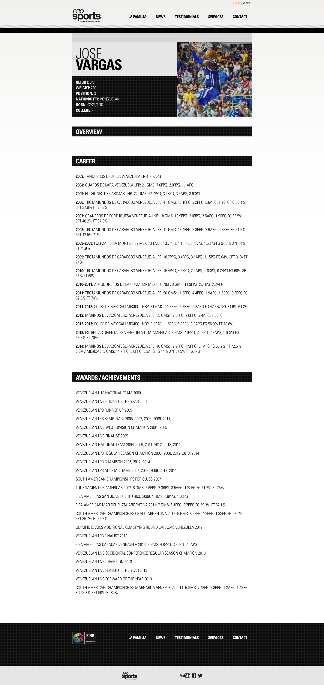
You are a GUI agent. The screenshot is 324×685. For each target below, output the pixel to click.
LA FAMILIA (137, 17)
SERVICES (215, 17)
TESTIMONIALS (187, 17)
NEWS (161, 17)
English (236, 2)
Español (247, 2)
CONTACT (240, 17)
